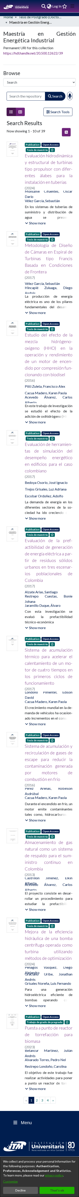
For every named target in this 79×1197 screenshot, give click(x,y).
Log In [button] (57, 6)
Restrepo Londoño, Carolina (45, 1066)
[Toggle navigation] (72, 6)
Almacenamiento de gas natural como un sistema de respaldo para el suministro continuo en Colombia (49, 855)
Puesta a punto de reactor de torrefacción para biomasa (49, 1034)
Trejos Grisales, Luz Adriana (45, 489)
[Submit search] (43, 6)
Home (8, 17)
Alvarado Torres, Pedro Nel (45, 1060)
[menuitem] (49, 6)
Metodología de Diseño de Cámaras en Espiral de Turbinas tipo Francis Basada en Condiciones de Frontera (49, 258)
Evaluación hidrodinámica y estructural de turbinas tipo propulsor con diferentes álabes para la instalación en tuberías (49, 169)
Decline (20, 1190)
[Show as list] (11, 112)
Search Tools (60, 112)
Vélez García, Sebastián (42, 201)
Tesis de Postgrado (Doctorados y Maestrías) (41, 17)
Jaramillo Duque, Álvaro (43, 605)
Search (57, 96)
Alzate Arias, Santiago (41, 592)
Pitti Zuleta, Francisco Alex (45, 386)
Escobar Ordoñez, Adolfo (44, 496)
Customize (10, 1181)
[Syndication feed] (66, 132)
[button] (35, 223)
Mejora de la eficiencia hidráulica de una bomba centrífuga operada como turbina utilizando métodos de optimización (49, 945)
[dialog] (39, 1177)
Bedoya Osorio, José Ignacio (46, 482)
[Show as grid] (20, 112)
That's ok (57, 1190)
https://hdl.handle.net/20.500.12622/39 (33, 53)
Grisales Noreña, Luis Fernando (48, 983)
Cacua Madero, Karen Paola (46, 393)
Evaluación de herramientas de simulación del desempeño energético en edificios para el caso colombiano (49, 457)
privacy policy (54, 1175)
